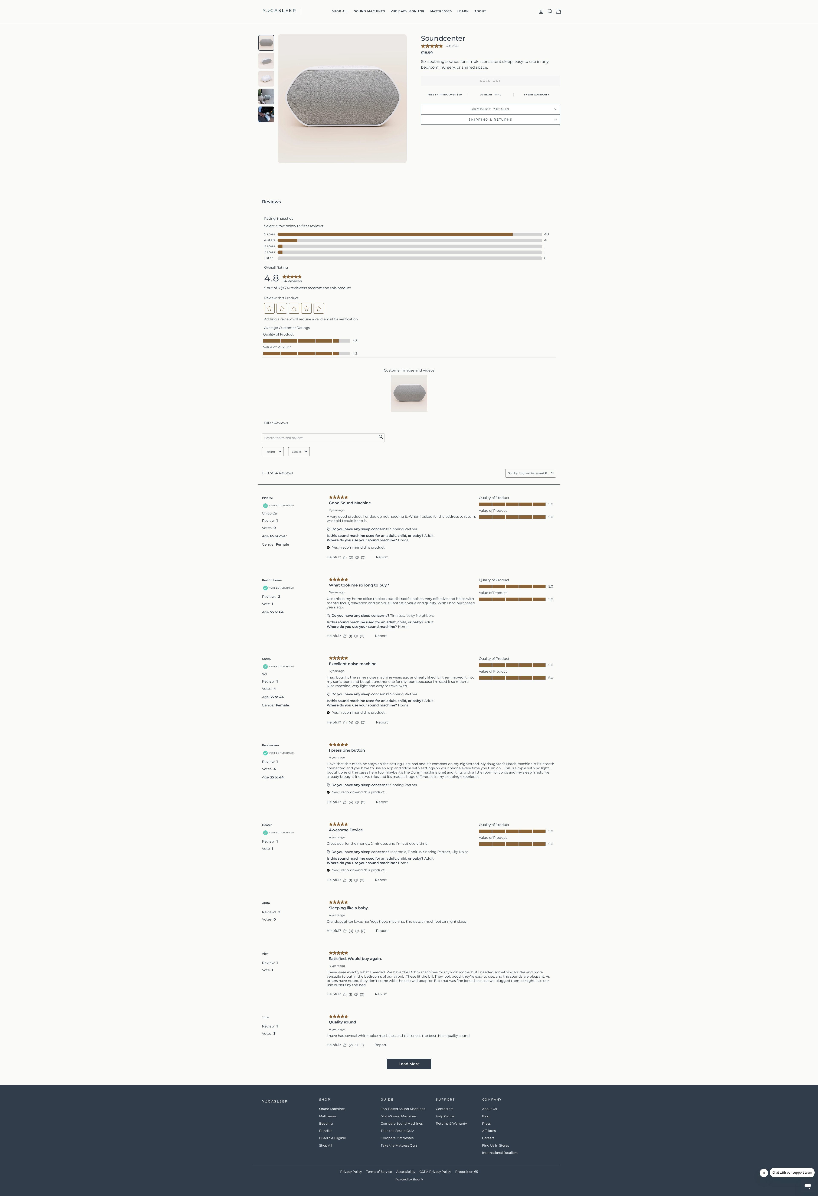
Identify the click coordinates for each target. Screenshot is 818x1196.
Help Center (445, 1116)
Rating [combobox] (270, 451)
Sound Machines (369, 11)
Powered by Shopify (409, 1179)
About (480, 11)
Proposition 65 (466, 1172)
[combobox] (534, 473)
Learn (463, 11)
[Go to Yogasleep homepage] (286, 1101)
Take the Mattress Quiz (399, 1145)
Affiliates (489, 1131)
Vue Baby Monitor (408, 11)
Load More (409, 1064)
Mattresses (441, 11)
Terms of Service (379, 1172)
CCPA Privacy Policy (435, 1172)
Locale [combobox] (296, 451)
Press (486, 1123)
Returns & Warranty (451, 1123)
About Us (489, 1109)
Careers (488, 1138)
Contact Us (444, 1109)
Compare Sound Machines (402, 1123)
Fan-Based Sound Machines (403, 1109)
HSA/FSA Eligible (332, 1138)
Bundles (325, 1131)
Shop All (340, 11)
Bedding (326, 1123)
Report (382, 557)
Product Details (491, 109)
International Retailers (499, 1153)
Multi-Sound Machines (398, 1116)
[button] (269, 308)
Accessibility (405, 1172)
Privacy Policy (351, 1172)
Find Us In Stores (495, 1145)
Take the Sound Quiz (397, 1131)
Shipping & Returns (490, 119)
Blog (485, 1116)
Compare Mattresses (397, 1138)
